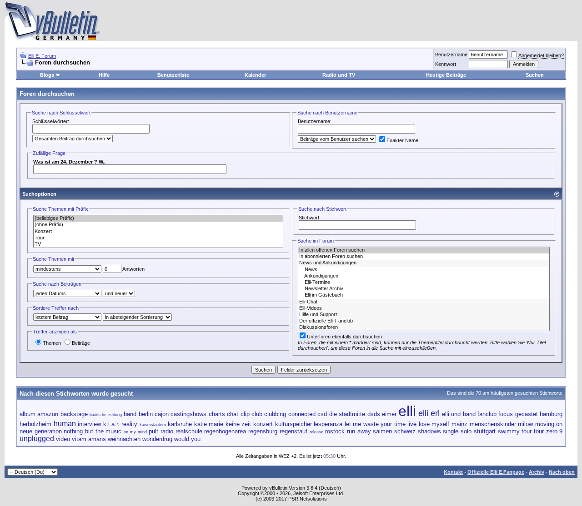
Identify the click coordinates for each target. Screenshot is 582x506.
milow (525, 424)
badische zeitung (105, 414)
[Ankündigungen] (423, 276)
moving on (549, 424)
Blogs (47, 75)
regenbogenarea (225, 431)
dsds (373, 414)
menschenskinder (493, 424)
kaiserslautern (153, 424)
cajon (162, 414)
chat (232, 414)
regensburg (262, 431)
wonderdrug (157, 439)
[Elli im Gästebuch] (423, 295)
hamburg (551, 414)
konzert (263, 424)
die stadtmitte (347, 414)
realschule (189, 431)
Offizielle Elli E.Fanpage (495, 472)
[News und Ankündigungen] (423, 263)
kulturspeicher (293, 424)
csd (322, 414)
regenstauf (293, 431)
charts (217, 414)
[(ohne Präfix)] (158, 225)
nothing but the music (92, 431)
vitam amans (89, 439)
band (130, 414)
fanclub (487, 414)
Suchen (535, 75)
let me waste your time (375, 424)
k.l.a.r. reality (120, 424)
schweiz (405, 431)
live (411, 424)
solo (466, 431)
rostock (335, 431)
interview (89, 424)
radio (167, 431)
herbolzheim (35, 424)
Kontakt (453, 472)
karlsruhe (180, 424)
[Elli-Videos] (423, 308)
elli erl (429, 413)
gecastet (526, 414)
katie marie (209, 424)
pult (153, 431)
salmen (382, 431)
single (450, 431)
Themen (52, 343)
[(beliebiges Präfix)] (158, 218)
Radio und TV (338, 75)
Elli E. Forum (42, 56)
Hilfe (104, 75)
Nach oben (562, 472)
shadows (429, 431)
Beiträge (81, 343)
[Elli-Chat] (423, 302)
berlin (146, 414)
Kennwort (445, 64)
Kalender (255, 75)
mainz (459, 424)
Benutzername (451, 54)
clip (245, 414)
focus (505, 414)
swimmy (509, 431)
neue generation (41, 431)
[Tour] (158, 238)
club (256, 414)
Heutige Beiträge (446, 75)
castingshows (188, 414)
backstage (74, 414)
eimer (389, 414)
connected (302, 414)
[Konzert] (158, 231)
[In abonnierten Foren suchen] (423, 256)
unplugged (37, 438)
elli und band (459, 414)
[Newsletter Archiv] (423, 289)
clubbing (275, 414)
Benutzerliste (173, 75)
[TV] (158, 244)
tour (527, 431)
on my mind (135, 432)
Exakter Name (402, 140)
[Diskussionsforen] (423, 327)
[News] (423, 270)
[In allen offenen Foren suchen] (423, 250)
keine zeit (238, 424)
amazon (47, 414)
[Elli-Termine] (423, 282)
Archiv (536, 472)
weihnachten (124, 439)
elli (407, 411)
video (63, 439)
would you (187, 439)
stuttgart (485, 431)
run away (359, 431)
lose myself (434, 424)
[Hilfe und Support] (423, 315)
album (27, 414)
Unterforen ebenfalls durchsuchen (344, 336)
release (316, 432)
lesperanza (328, 424)
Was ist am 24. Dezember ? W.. (69, 161)
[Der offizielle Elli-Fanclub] (423, 321)
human (65, 423)
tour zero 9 (548, 431)
